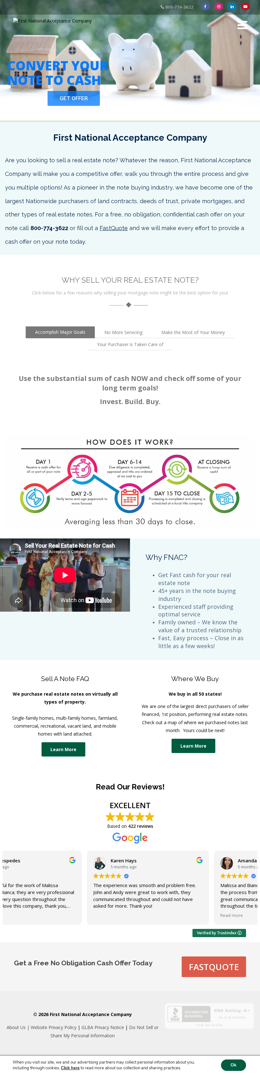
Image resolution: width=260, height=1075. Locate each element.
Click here (70, 1068)
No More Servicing (123, 332)
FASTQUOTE (214, 967)
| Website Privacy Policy (51, 1027)
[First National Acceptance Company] (52, 21)
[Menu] (242, 25)
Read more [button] (150, 915)
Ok (234, 1065)
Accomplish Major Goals (60, 332)
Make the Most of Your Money (193, 332)
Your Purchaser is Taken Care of (130, 344)
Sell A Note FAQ (65, 679)
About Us (16, 1027)
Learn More (63, 749)
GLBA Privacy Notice (102, 1027)
